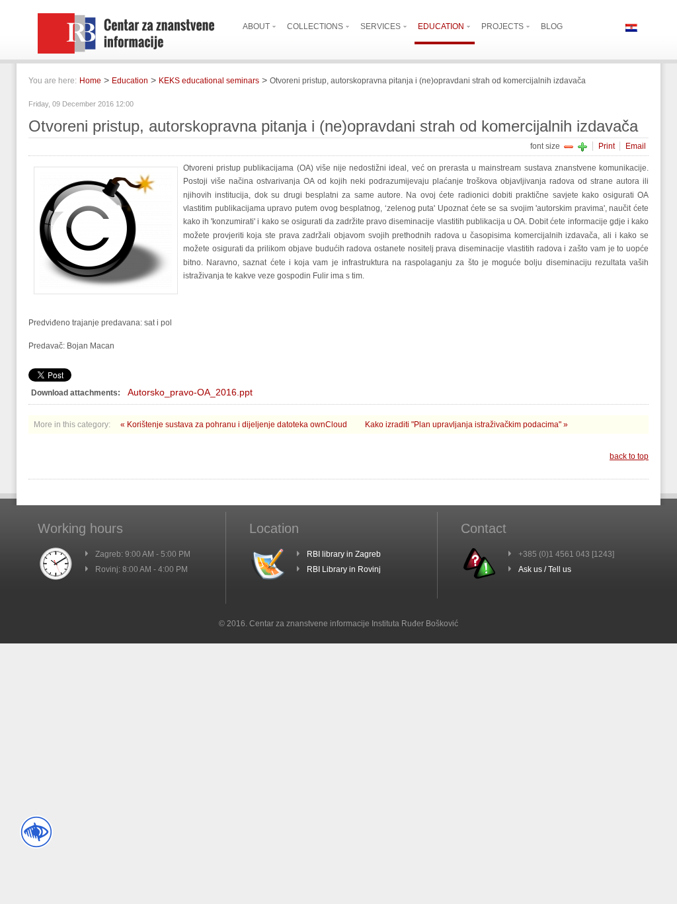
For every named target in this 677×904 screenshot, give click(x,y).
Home (90, 80)
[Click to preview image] (106, 291)
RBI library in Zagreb (344, 554)
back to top (629, 456)
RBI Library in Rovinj (344, 569)
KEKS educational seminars (209, 80)
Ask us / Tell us (544, 569)
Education (130, 80)
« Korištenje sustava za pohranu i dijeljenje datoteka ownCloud (234, 424)
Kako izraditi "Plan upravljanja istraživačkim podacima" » (466, 424)
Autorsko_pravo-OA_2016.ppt (190, 392)
